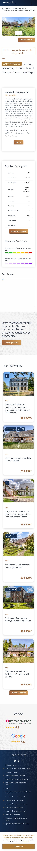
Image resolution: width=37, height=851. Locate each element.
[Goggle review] (18, 736)
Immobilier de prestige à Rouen (14, 800)
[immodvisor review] (18, 722)
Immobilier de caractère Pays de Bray (16, 797)
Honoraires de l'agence (18, 231)
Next (20, 33)
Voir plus (18, 142)
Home (2, 8)
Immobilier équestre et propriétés (15, 775)
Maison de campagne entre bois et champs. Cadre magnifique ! (18, 10)
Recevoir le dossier (26, 40)
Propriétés (8, 8)
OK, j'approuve (18, 846)
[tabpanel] (18, 26)
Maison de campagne (18, 8)
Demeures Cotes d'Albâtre (12, 814)
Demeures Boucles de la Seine (14, 807)
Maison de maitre (10, 765)
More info (26, 841)
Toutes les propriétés (11, 343)
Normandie (10, 94)
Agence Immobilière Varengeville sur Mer (17, 824)
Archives (7, 788)
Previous (16, 33)
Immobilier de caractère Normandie (15, 811)
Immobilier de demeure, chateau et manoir (17, 768)
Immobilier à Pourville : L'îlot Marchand (16, 779)
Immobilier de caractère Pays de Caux (16, 804)
